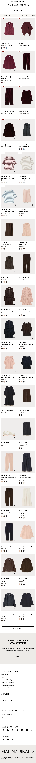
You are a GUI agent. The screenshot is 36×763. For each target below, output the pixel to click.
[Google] (4, 746)
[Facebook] (10, 746)
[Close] (33, 706)
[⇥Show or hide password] (32, 726)
